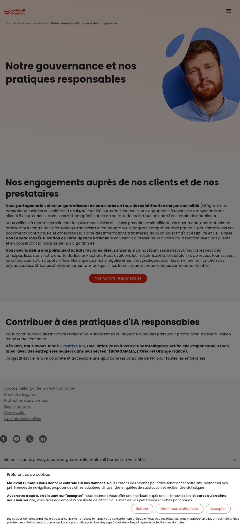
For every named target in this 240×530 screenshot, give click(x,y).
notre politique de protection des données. (155, 522)
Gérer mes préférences (180, 508)
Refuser (142, 508)
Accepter (218, 508)
